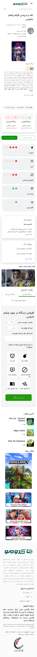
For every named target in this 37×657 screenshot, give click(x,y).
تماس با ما (26, 593)
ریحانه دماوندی (15, 25)
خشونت (31, 153)
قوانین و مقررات (24, 601)
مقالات (27, 597)
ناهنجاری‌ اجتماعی (28, 180)
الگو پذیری (30, 208)
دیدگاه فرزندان (10, 294)
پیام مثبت (30, 194)
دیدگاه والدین (27, 294)
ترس (31, 167)
